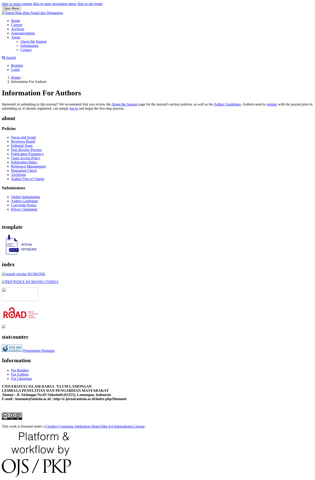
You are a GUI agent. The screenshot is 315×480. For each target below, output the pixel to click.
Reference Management (28, 166)
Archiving (18, 175)
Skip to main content (17, 4)
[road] (21, 319)
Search (10, 58)
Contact (26, 50)
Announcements (23, 33)
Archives (17, 29)
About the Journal (33, 41)
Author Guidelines (227, 104)
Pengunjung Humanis (39, 351)
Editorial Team (22, 146)
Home (15, 21)
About (15, 37)
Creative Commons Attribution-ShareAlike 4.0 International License (95, 426)
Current (16, 25)
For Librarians (21, 378)
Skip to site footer (90, 4)
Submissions (29, 46)
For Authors (20, 374)
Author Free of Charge (27, 179)
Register (17, 65)
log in (74, 108)
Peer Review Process (26, 150)
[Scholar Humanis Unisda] (23, 274)
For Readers (20, 370)
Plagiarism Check (24, 170)
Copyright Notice (23, 205)
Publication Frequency (27, 154)
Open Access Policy (25, 158)
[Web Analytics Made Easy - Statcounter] (12, 351)
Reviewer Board (23, 141)
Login (15, 70)
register (272, 104)
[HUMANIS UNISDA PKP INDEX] (30, 282)
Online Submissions (25, 197)
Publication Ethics (24, 162)
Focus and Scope (23, 137)
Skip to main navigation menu (54, 4)
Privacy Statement (24, 209)
